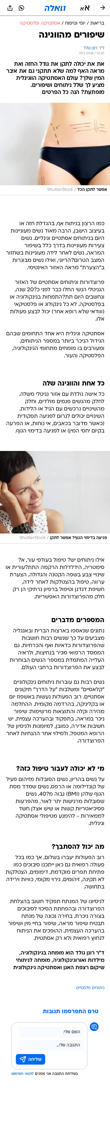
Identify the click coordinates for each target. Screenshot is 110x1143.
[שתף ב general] (10, 8)
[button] (84, 8)
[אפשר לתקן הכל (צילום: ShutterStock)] (55, 149)
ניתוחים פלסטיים (90, 988)
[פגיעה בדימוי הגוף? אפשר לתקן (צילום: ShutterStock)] (55, 497)
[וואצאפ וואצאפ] (21, 8)
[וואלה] (55, 8)
